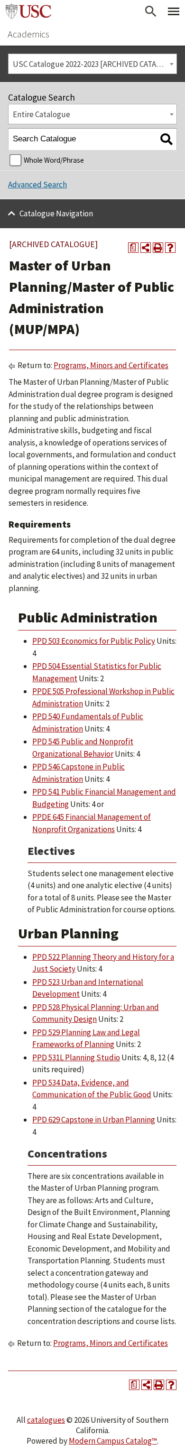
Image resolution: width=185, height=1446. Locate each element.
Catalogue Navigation (56, 213)
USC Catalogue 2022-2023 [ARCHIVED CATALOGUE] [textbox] (94, 64)
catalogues (46, 1420)
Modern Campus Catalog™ (113, 1441)
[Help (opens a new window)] (170, 247)
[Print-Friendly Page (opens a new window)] (158, 247)
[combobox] (92, 64)
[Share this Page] (145, 247)
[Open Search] (150, 11)
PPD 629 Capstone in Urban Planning (93, 1119)
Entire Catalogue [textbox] (41, 114)
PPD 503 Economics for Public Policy (93, 641)
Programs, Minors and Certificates (111, 365)
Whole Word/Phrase (54, 160)
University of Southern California (28, 11)
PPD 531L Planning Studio (76, 1057)
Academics (28, 34)
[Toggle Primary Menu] (173, 11)
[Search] (166, 139)
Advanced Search (37, 184)
